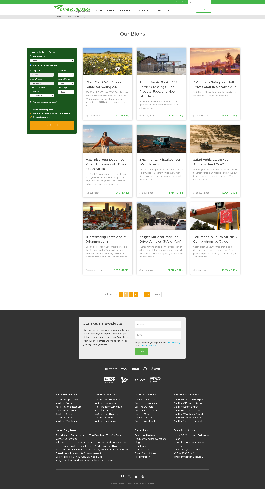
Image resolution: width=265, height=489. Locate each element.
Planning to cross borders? (44, 102)
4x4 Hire (110, 10)
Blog (137, 442)
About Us (156, 10)
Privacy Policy (173, 343)
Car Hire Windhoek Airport (188, 414)
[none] (199, 2)
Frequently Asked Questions (150, 439)
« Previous (111, 294)
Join (141, 351)
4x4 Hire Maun (64, 417)
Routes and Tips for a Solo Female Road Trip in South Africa (88, 446)
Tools (167, 10)
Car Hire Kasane (143, 417)
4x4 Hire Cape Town (67, 399)
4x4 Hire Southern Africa (108, 399)
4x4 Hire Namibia (104, 410)
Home (58, 17)
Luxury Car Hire (141, 10)
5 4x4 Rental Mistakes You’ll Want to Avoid (79, 453)
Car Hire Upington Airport (188, 421)
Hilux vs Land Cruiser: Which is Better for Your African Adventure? (92, 442)
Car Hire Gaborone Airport (188, 417)
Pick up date (35, 71)
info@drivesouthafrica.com (189, 457)
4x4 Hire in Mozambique (108, 407)
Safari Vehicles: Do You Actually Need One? (79, 457)
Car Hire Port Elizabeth (147, 410)
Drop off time (64, 79)
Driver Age (62, 88)
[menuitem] (199, 2)
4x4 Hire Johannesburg (69, 407)
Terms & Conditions (148, 345)
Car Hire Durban (144, 407)
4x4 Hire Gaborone (66, 410)
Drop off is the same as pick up (46, 65)
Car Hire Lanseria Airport (187, 407)
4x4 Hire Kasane (64, 414)
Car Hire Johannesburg (147, 403)
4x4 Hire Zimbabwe (105, 421)
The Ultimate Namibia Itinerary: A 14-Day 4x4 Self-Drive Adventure (92, 450)
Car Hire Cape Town (145, 399)
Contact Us (204, 9)
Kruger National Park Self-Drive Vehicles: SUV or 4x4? (85, 460)
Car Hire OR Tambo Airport (189, 403)
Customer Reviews (145, 435)
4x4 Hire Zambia (104, 417)
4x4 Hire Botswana (105, 403)
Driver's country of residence (38, 89)
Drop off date (36, 79)
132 (147, 294)
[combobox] (52, 60)
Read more (121, 115)
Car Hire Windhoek (145, 421)
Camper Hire (124, 10)
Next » (156, 294)
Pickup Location (37, 56)
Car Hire (98, 10)
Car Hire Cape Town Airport (189, 399)
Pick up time (63, 71)
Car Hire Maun (142, 414)
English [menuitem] (191, 2)
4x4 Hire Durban (65, 403)
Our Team (140, 446)
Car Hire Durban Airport (187, 410)
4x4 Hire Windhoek (66, 421)
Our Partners (142, 450)
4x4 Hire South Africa (106, 414)
